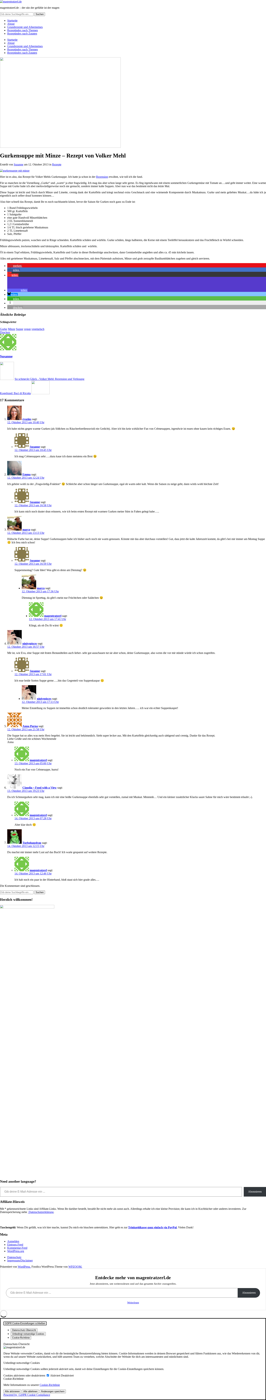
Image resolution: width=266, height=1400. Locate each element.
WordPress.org (15, 1251)
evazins (26, 419)
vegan (27, 329)
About (10, 23)
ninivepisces (29, 643)
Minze (11, 329)
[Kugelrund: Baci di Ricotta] (40, 393)
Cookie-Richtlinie (50, 1384)
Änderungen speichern (52, 1391)
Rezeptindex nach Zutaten (22, 33)
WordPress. (24, 1266)
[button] (14, 265)
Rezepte (56, 164)
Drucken (5, 332)
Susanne (18, 164)
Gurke (3, 329)
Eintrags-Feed (15, 1244)
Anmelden (13, 1241)
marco (26, 529)
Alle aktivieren (12, 1391)
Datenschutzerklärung (41, 1212)
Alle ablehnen (30, 1391)
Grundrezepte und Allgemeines (25, 27)
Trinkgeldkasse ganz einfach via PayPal (152, 1227)
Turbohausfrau (31, 842)
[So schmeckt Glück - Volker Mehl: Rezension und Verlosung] (7, 378)
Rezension (102, 176)
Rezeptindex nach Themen (22, 30)
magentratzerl (52, 615)
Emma (26, 474)
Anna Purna (30, 726)
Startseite (12, 20)
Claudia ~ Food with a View (39, 787)
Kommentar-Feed (17, 1247)
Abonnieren (255, 1191)
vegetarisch (37, 329)
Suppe (19, 329)
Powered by (26, 1394)
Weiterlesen (133, 1302)
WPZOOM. (75, 1266)
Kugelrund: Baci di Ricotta (15, 393)
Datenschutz (14, 1257)
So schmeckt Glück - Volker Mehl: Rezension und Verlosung (49, 378)
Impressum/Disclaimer (20, 1260)
